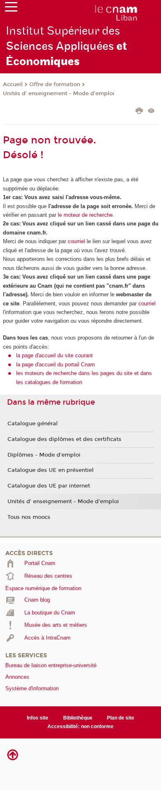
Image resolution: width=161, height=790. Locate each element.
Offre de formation (54, 84)
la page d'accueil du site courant (54, 355)
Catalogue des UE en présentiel (50, 470)
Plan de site (120, 718)
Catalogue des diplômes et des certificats (64, 439)
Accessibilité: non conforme (80, 726)
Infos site (37, 718)
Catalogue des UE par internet (48, 486)
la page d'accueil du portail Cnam (55, 364)
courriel (76, 241)
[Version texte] (151, 111)
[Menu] (11, 8)
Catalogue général (32, 423)
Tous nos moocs (28, 517)
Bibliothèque (77, 718)
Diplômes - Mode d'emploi (43, 455)
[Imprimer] (139, 112)
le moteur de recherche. (85, 215)
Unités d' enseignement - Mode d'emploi (58, 93)
